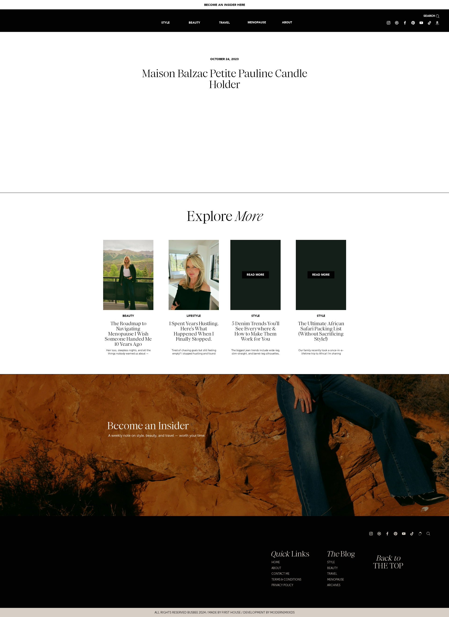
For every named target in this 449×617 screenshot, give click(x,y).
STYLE (255, 316)
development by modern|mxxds (269, 612)
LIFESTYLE (194, 316)
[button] (224, 22)
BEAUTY (128, 316)
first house (231, 612)
